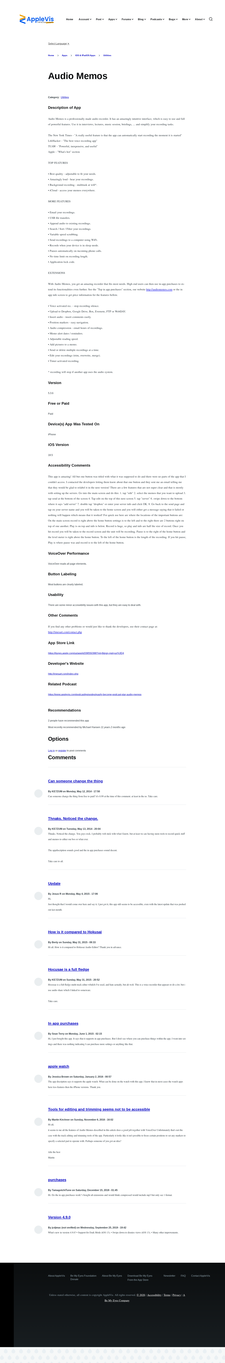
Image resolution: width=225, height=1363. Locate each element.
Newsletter (169, 1275)
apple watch (58, 1066)
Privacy (176, 1295)
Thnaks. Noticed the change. (73, 818)
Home (51, 55)
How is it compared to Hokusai (75, 932)
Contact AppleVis (200, 1275)
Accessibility (154, 1295)
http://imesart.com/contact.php (65, 632)
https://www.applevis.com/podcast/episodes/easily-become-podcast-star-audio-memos (94, 694)
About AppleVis (56, 1275)
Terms (167, 1295)
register (62, 750)
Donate (74, 1279)
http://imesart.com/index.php (63, 674)
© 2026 (141, 1295)
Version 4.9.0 (59, 1217)
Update (54, 883)
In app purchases (63, 1023)
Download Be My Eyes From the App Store (140, 1277)
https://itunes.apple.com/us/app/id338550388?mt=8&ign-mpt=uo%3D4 (86, 653)
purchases (57, 1180)
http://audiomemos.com (159, 289)
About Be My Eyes (112, 1275)
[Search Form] (211, 19)
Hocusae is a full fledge (68, 969)
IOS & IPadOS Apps (85, 55)
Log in (51, 750)
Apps (64, 55)
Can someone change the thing (75, 781)
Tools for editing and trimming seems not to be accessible (99, 1109)
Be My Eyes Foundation (83, 1275)
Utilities (107, 55)
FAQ (183, 1275)
